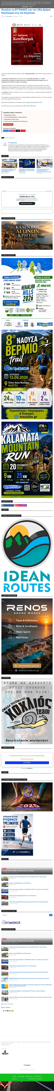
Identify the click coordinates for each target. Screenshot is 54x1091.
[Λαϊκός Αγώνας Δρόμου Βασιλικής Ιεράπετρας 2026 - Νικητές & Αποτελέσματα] (4, 903)
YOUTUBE (23, 130)
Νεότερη (4, 190)
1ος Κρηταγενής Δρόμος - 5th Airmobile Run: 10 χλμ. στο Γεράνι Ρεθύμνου (8, 170)
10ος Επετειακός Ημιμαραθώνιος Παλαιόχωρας (15, 121)
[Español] (12, 1011)
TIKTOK (17, 130)
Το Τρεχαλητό (12, 142)
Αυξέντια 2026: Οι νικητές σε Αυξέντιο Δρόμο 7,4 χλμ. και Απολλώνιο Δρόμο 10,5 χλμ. (30, 997)
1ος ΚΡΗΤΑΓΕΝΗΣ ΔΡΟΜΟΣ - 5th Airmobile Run (15, 117)
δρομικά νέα (11, 137)
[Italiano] (11, 1011)
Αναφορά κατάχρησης (8, 1003)
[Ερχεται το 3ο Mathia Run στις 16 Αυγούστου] (4, 884)
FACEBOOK (6, 130)
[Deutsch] (7, 1011)
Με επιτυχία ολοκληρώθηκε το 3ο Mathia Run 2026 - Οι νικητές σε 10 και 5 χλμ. (29, 889)
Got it (31, 6)
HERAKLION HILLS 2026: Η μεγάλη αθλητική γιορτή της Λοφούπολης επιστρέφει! (29, 978)
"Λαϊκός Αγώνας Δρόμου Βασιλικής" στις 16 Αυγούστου (22, 895)
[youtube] (27, 1069)
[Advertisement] (27, 1023)
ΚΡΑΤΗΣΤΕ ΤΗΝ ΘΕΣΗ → (27, 203)
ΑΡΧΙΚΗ (14, 1076)
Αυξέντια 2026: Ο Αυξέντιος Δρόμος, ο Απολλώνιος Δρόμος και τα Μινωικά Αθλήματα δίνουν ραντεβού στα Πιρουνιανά (30, 985)
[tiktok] (30, 1069)
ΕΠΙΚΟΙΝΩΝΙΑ (29, 1076)
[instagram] (24, 1069)
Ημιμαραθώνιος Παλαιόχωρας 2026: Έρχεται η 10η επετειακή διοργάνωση (27, 170)
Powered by (23, 768)
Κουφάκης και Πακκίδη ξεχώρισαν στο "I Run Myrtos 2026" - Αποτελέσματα (28, 876)
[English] (5, 1011)
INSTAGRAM (12, 130)
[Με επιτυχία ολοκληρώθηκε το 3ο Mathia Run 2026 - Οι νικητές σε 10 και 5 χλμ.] (4, 891)
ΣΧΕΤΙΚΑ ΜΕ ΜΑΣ (37, 1076)
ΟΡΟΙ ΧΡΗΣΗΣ (20, 1076)
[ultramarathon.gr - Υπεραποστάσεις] (5, 1054)
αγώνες (6, 137)
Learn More (25, 6)
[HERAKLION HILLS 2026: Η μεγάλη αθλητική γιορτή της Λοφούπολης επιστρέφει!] (4, 980)
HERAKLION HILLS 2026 (9, 115)
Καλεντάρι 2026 (8, 124)
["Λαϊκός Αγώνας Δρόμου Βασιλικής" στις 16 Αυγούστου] (4, 897)
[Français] (9, 1011)
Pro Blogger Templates (23, 1078)
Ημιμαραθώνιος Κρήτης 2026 (11, 119)
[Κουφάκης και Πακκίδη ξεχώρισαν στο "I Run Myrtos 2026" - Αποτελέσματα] (4, 878)
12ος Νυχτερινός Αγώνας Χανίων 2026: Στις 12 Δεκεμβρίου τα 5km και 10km (44, 170)
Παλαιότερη (49, 190)
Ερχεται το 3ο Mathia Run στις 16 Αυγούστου (20, 883)
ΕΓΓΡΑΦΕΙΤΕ (27, 762)
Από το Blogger (6, 1007)
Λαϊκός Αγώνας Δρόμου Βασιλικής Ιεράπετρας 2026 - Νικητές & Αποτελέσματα (28, 901)
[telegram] (33, 1069)
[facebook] (7, 505)
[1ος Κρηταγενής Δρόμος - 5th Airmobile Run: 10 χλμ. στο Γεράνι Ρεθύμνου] (4, 992)
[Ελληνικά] (3, 1011)
